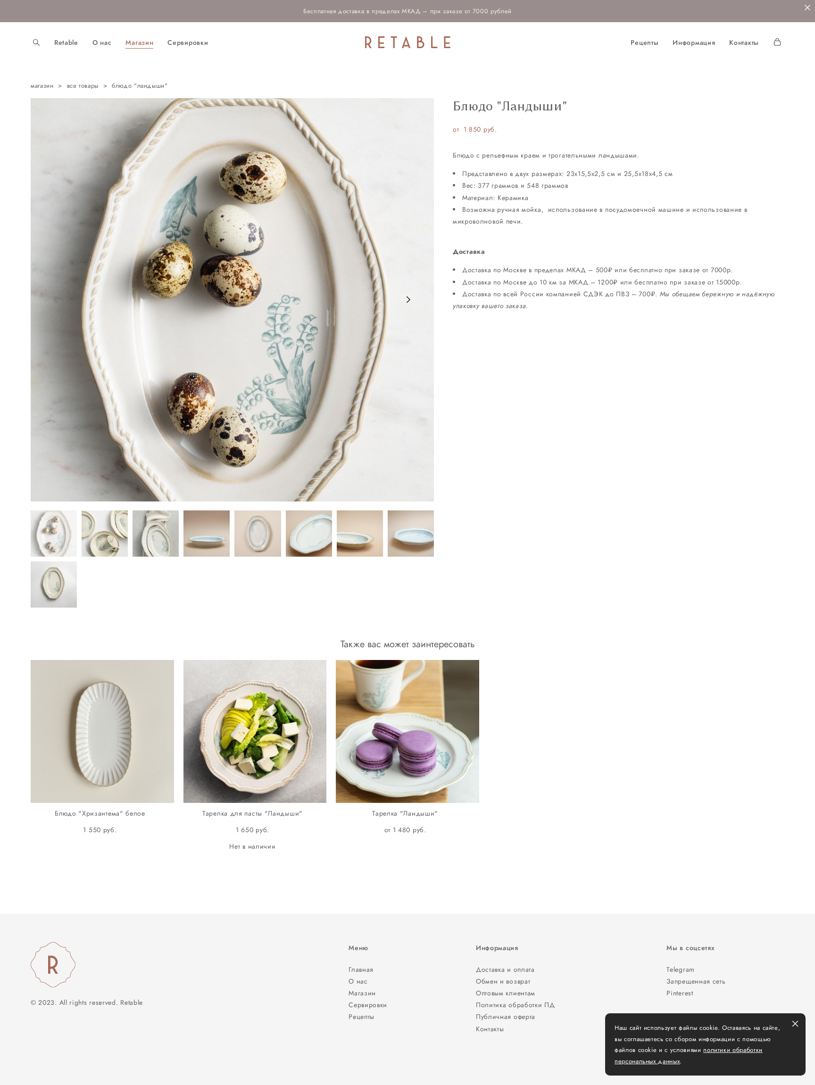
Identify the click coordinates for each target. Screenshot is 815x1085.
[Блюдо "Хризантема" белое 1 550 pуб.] (102, 731)
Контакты (744, 42)
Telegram (680, 969)
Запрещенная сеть (695, 981)
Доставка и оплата (505, 969)
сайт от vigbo (49, 1062)
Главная (361, 969)
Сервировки (187, 42)
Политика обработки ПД (515, 1005)
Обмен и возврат (503, 981)
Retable (66, 42)
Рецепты (644, 42)
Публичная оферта (505, 1016)
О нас (102, 42)
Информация (694, 42)
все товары (83, 85)
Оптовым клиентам (505, 993)
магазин (42, 85)
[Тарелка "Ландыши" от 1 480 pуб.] (407, 731)
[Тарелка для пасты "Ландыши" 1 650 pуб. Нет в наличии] (255, 731)
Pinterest (679, 993)
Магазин (139, 42)
